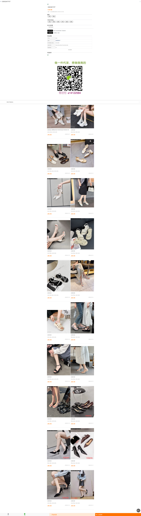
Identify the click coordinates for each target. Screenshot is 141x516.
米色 (49, 16)
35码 (54, 21)
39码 (71, 21)
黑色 (54, 16)
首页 (8, 514)
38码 (67, 21)
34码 (50, 21)
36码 (58, 21)
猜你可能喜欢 (10, 102)
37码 (63, 21)
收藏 (24, 514)
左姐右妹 (58, 40)
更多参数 (70, 49)
